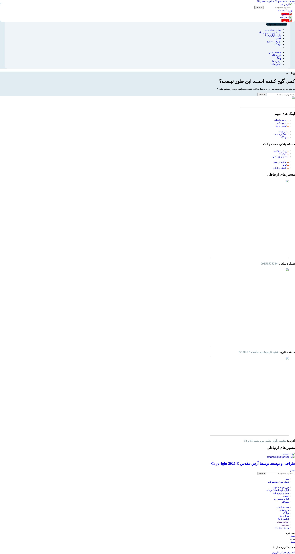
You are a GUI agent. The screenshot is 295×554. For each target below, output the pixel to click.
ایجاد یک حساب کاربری (283, 552)
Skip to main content (285, 1)
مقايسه (285, 524)
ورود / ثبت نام (282, 527)
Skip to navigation (266, 1)
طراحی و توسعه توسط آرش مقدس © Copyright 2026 (253, 464)
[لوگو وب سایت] (286, 4)
